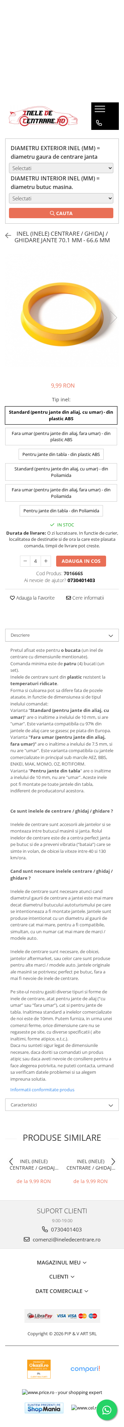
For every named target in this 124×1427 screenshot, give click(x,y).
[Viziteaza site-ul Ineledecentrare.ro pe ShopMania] (44, 1408)
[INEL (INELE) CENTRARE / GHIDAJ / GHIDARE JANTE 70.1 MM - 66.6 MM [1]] (62, 310)
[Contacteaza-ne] (99, 123)
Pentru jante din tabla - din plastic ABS (61, 454)
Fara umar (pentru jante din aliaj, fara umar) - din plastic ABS (61, 436)
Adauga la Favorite (35, 597)
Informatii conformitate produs (42, 1089)
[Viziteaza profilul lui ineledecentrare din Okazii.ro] (39, 1369)
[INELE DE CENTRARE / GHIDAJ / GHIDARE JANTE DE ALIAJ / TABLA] (43, 116)
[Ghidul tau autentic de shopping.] (85, 1369)
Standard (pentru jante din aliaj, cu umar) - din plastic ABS (61, 415)
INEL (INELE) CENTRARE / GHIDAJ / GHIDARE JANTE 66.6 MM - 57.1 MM (34, 1164)
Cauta (64, 213)
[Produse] (101, 111)
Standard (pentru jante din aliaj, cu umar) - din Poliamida (61, 472)
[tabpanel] (62, 310)
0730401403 (66, 1229)
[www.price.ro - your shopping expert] (62, 1392)
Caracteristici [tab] (24, 1105)
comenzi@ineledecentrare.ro (66, 1239)
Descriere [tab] (20, 635)
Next (113, 318)
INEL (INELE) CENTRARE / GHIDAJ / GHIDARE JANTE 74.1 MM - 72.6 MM (90, 1164)
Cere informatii (87, 597)
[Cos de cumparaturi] (98, 137)
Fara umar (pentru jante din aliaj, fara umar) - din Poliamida (61, 493)
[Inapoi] (5, 235)
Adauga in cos (81, 561)
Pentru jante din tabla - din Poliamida (61, 511)
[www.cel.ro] (85, 1407)
